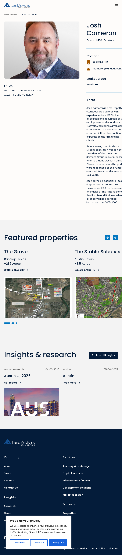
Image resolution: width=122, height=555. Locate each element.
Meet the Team (11, 14)
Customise (19, 542)
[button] (7, 323)
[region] (38, 532)
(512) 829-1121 (100, 62)
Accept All (58, 542)
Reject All (39, 542)
